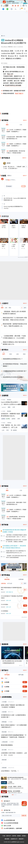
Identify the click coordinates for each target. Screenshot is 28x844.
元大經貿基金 (4, 611)
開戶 (25, 590)
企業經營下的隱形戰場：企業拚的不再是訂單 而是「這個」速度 (4, 226)
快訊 (4, 35)
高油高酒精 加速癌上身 (4, 245)
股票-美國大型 (9, 592)
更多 (25, 307)
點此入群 (10, 74)
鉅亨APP (9, 836)
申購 (25, 598)
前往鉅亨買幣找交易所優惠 (13, 85)
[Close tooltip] (23, 12)
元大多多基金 (4, 604)
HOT (8, 129)
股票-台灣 (8, 600)
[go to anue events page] (21, 6)
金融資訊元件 (14, 839)
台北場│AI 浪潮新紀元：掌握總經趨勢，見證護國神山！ (16, 130)
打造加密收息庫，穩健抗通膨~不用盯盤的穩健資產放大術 (16, 138)
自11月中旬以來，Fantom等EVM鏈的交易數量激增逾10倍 (15, 199)
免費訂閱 (24, 815)
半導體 (7, 691)
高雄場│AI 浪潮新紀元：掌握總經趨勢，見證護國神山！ (16, 145)
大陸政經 (9, 422)
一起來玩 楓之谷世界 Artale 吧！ (14, 245)
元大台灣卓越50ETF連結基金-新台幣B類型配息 (11, 597)
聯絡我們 (21, 839)
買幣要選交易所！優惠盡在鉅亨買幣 (14, 91)
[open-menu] (1, 5)
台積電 (7, 687)
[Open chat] (25, 9)
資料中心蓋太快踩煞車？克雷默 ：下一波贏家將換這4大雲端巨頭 (14, 226)
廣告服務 (7, 839)
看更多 (24, 120)
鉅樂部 (19, 836)
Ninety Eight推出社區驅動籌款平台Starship (13, 207)
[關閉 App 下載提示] (1, 2)
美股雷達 (9, 399)
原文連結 (4, 63)
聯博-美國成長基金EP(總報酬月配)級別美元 (11, 588)
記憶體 (7, 682)
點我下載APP (19, 93)
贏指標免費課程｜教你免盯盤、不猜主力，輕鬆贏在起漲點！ (16, 152)
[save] (20, 9)
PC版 (4, 836)
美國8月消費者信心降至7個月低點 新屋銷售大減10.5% (23, 226)
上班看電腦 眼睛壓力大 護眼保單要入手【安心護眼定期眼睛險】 (23, 245)
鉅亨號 (14, 836)
